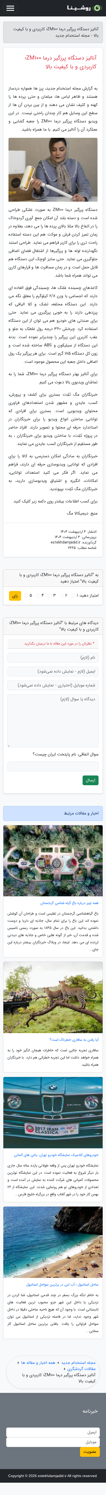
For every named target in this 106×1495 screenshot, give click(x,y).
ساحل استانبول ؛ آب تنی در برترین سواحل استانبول (62, 1284)
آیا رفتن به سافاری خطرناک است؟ (74, 1040)
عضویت (89, 1452)
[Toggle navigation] (10, 8)
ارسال (90, 780)
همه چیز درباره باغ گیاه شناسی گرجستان (69, 903)
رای (15, 596)
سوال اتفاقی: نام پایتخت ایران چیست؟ (66, 754)
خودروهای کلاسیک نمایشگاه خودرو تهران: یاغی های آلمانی (56, 1155)
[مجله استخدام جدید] (84, 8)
